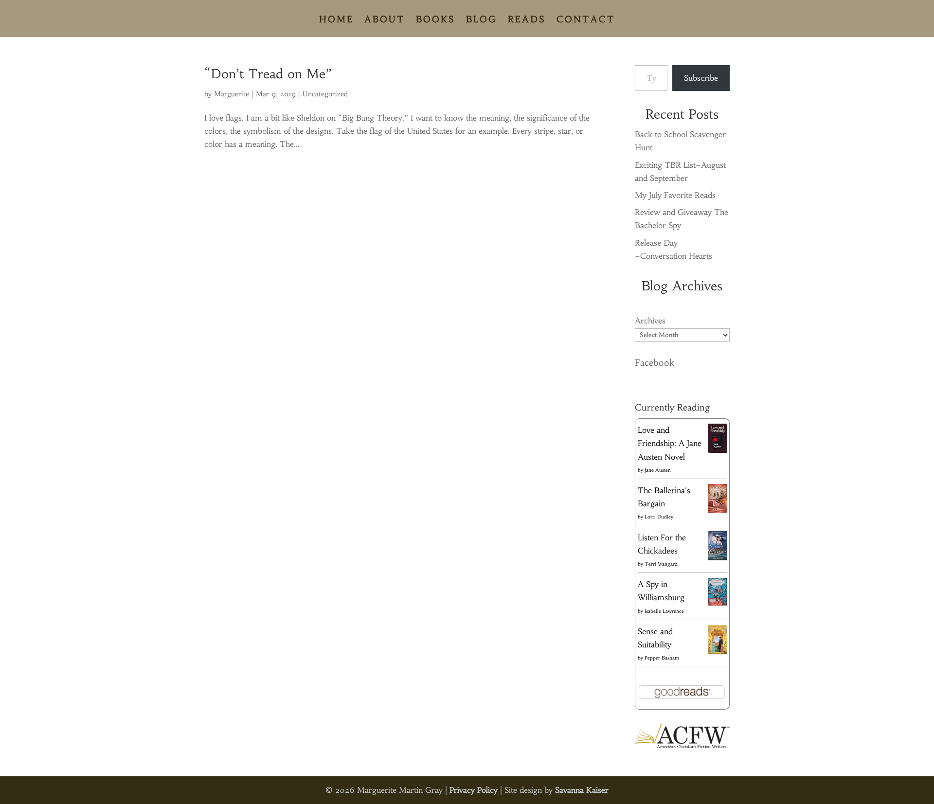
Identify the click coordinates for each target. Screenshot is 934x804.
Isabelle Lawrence (664, 611)
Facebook (654, 362)
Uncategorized (325, 93)
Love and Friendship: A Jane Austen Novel (669, 443)
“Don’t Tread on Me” (268, 74)
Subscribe (701, 78)
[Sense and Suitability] (717, 651)
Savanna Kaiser (582, 790)
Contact (586, 20)
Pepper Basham (662, 658)
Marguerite (231, 93)
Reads (527, 20)
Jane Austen (658, 470)
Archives (650, 320)
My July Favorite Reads (675, 195)
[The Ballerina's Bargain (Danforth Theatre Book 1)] (717, 510)
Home (336, 20)
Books (435, 20)
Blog (481, 20)
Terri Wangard (661, 564)
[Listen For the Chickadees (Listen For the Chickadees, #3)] (717, 558)
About (384, 20)
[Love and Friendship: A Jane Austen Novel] (717, 451)
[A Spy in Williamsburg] (717, 602)
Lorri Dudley (659, 517)
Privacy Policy (473, 790)
